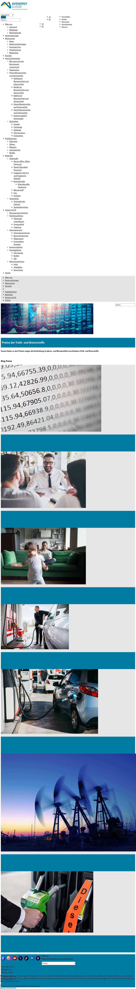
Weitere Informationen (8, 987)
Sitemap (45, 955)
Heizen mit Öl (10, 297)
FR (50, 19)
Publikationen (11, 291)
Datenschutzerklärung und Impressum (57, 958)
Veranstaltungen (67, 24)
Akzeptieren (4, 985)
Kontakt (64, 19)
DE (50, 17)
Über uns (64, 27)
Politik (7, 300)
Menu (3, 17)
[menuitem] (8, 24)
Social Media (66, 17)
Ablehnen (12, 985)
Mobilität (9, 294)
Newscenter (65, 22)
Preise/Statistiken (12, 288)
